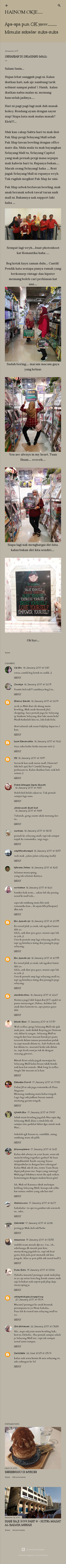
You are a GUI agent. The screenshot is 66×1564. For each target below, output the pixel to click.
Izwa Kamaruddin (23, 741)
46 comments (18, 1530)
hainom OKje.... (24, 12)
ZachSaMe (19, 1353)
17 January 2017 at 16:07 (42, 1203)
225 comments (18, 1477)
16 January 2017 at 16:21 (39, 887)
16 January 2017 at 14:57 (28, 787)
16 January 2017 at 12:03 (37, 684)
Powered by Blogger (35, 1549)
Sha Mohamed (21, 1326)
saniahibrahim (21, 995)
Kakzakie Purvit (22, 1082)
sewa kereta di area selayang (41, 1358)
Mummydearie (21, 1149)
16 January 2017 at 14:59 (28, 810)
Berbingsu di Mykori (21, 1472)
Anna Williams (41, 1555)
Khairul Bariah (22, 701)
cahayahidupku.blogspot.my (28, 1296)
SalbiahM (19, 1223)
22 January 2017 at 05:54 (45, 1326)
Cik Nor (18, 667)
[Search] (59, 5)
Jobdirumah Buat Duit (26, 807)
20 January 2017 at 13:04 (29, 1299)
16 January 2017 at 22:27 (44, 995)
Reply (17, 677)
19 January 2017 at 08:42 (41, 1270)
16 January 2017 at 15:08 (37, 830)
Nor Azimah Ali (22, 921)
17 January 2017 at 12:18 (44, 1149)
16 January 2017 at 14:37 (31, 758)
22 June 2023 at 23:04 (38, 1353)
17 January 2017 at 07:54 (46, 1082)
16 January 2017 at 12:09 (44, 701)
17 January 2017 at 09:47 (41, 1112)
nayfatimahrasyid (23, 850)
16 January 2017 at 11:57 (36, 667)
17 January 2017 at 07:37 (41, 1021)
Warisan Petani (22, 867)
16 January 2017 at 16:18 (44, 867)
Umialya (18, 684)
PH (15, 758)
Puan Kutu (20, 1270)
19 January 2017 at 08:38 (40, 1239)
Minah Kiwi (20, 1021)
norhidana (19, 887)
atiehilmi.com (21, 1203)
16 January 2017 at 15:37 (47, 850)
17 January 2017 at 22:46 (39, 1223)
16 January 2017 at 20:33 (45, 921)
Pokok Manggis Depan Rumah (30, 784)
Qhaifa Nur (20, 1112)
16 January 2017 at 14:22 (47, 741)
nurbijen (18, 830)
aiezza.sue (19, 1239)
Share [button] (7, 652)
